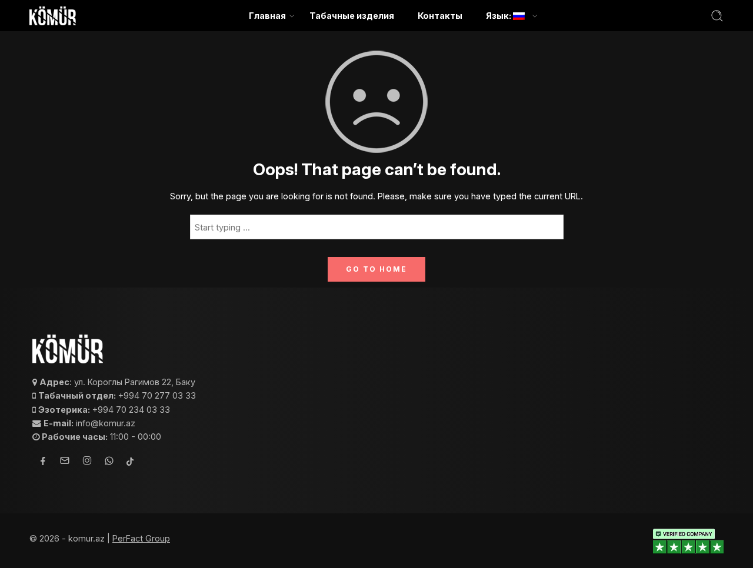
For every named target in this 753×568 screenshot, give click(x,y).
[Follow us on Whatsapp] (109, 462)
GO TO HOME (376, 269)
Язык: (499, 16)
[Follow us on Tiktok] (130, 462)
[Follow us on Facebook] (43, 462)
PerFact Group (141, 538)
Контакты (440, 16)
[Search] (717, 15)
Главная (267, 16)
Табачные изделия (351, 16)
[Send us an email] (64, 462)
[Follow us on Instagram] (87, 462)
